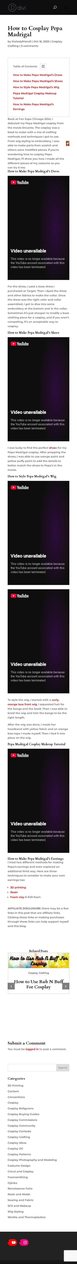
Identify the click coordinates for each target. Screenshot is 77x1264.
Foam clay (17, 897)
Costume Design (19, 1165)
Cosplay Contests (19, 1131)
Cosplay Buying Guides (23, 1114)
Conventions (16, 1097)
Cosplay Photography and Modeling (32, 1160)
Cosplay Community (21, 1125)
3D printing (18, 887)
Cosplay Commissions (22, 1120)
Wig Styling (16, 1211)
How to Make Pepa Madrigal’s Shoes (38, 81)
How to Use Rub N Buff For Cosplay (38, 984)
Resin (14, 892)
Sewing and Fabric (20, 1200)
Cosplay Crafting (38, 972)
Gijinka (12, 1183)
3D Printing (15, 1085)
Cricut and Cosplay (20, 1171)
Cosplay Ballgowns (20, 1108)
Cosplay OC (15, 1148)
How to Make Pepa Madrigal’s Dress (37, 75)
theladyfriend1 (21, 41)
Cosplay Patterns (19, 1154)
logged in (32, 1049)
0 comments (29, 46)
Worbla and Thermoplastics (26, 1217)
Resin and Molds (19, 1194)
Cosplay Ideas (17, 1142)
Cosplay (13, 1102)
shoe (52, 447)
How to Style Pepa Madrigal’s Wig (36, 87)
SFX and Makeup (19, 1205)
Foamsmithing (18, 1177)
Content (13, 1091)
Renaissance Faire (20, 1188)
